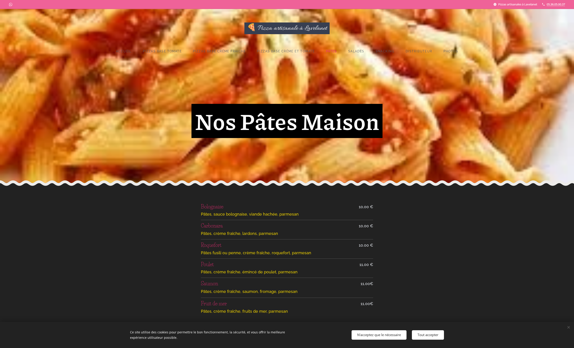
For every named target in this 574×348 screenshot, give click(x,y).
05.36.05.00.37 (556, 4)
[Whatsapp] (10, 4)
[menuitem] (126, 51)
